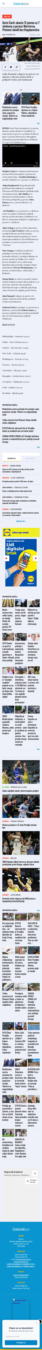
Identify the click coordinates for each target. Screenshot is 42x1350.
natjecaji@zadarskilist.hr (21, 1262)
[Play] (5, 163)
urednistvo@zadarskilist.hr (21, 1275)
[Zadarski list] (21, 3)
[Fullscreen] (37, 163)
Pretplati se (21, 1343)
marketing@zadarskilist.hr (23, 1259)
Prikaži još (20, 521)
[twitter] (11, 67)
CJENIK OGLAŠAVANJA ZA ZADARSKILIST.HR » (21, 1264)
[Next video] (11, 163)
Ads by (35, 166)
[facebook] (5, 67)
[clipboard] (17, 67)
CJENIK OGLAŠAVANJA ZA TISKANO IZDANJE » (21, 1266)
